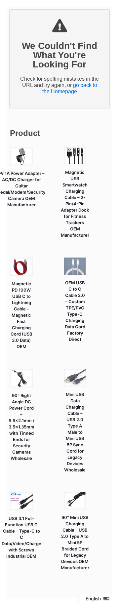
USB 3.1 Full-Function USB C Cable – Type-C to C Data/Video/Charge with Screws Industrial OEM (21, 537)
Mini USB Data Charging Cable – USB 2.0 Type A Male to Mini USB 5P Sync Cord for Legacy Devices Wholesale (75, 432)
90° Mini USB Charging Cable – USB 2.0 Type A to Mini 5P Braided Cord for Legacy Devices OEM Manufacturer (75, 542)
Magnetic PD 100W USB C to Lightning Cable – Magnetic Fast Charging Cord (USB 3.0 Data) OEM (21, 315)
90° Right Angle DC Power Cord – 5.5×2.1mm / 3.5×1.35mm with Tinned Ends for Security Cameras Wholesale (21, 427)
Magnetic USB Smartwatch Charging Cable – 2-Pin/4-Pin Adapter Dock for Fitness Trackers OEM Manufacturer (75, 204)
